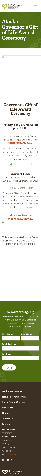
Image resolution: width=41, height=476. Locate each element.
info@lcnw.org (11, 454)
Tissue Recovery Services (14, 396)
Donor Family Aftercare (13, 402)
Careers (6, 424)
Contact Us (7, 418)
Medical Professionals (12, 391)
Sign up (8, 367)
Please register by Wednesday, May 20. (20, 217)
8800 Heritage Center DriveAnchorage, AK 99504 (20, 141)
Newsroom (7, 407)
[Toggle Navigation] (35, 5)
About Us (6, 413)
